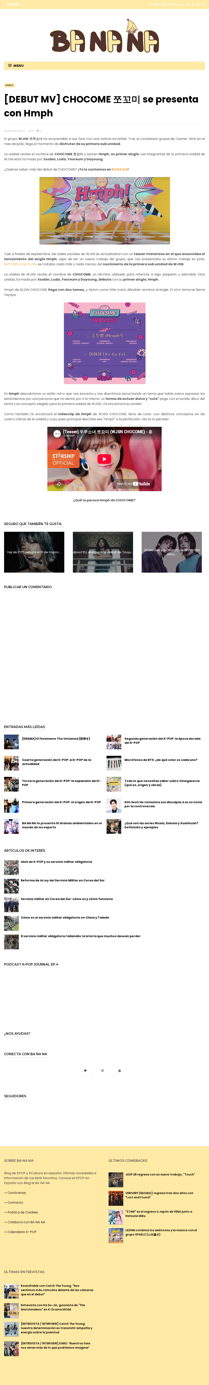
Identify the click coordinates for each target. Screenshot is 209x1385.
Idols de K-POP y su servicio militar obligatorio (56, 862)
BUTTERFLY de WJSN (20, 264)
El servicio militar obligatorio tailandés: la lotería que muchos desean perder (81, 936)
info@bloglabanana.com (166, 4)
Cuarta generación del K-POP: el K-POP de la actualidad (56, 762)
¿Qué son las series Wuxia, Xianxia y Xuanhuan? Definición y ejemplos (161, 825)
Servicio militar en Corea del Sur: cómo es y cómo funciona (67, 899)
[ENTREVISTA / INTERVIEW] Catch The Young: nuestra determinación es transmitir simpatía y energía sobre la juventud (56, 1328)
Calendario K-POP (22, 1232)
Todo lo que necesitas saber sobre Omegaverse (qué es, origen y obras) (162, 783)
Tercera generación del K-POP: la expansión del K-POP (61, 783)
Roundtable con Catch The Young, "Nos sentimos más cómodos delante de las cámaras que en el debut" (57, 1290)
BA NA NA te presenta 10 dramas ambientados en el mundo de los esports (62, 825)
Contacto (15, 1202)
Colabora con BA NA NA (26, 1222)
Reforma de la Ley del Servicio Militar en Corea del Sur (63, 880)
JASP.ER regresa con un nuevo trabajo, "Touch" (160, 1174)
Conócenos (17, 1192)
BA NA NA (119, 169)
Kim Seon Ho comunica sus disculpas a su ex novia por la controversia (163, 804)
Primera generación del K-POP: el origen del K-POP (61, 802)
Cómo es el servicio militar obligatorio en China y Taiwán (65, 918)
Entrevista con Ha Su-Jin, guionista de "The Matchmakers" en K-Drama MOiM (53, 1307)
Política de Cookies (23, 1212)
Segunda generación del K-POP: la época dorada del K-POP (162, 741)
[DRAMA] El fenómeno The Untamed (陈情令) (56, 739)
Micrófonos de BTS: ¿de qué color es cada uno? (161, 760)
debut (9, 85)
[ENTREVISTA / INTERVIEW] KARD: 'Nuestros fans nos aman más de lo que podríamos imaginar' (55, 1345)
